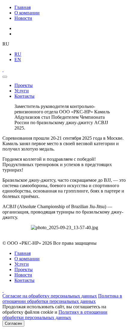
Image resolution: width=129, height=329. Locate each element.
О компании (27, 12)
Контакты (24, 96)
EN (17, 59)
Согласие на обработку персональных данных (49, 295)
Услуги (21, 90)
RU (17, 54)
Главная (22, 7)
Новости (23, 18)
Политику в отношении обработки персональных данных (54, 315)
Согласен (13, 323)
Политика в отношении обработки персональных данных (62, 298)
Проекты (23, 85)
